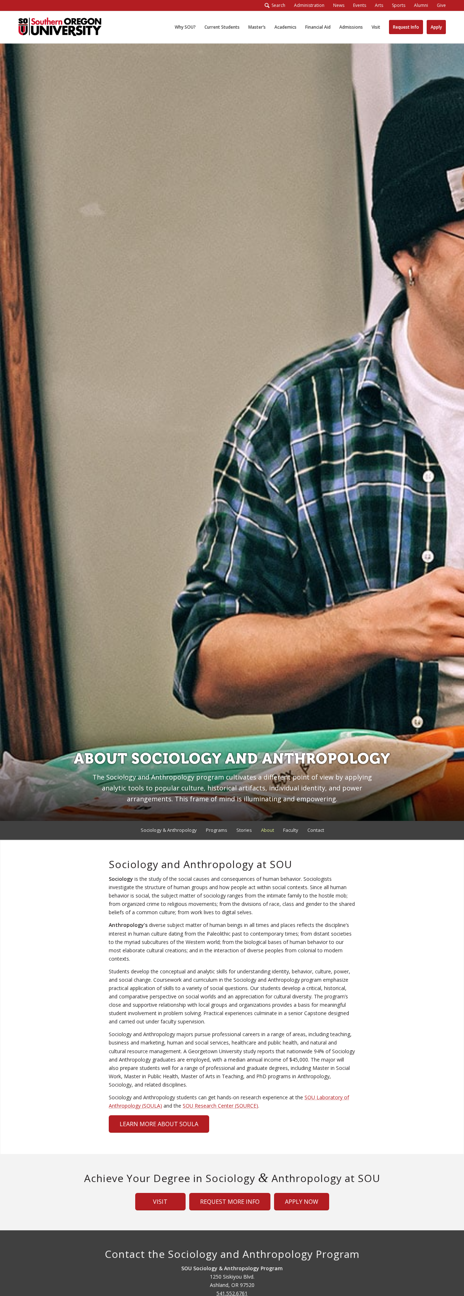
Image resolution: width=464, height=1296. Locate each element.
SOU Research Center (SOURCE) (220, 1105)
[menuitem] (309, 5)
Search (277, 5)
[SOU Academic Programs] (60, 27)
